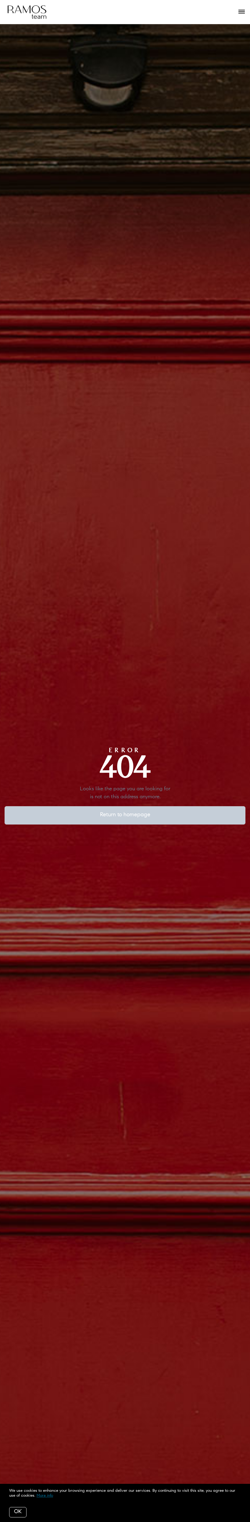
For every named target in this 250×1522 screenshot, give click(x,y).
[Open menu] (241, 12)
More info (45, 1496)
